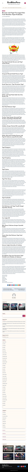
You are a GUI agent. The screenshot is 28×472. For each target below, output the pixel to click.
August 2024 (4, 385)
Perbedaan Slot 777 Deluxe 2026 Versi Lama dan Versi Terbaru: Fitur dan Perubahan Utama (14, 331)
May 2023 (4, 403)
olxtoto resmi (4, 439)
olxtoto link (4, 433)
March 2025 (4, 372)
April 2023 (4, 405)
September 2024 (5, 383)
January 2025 (4, 376)
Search (4, 313)
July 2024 (4, 387)
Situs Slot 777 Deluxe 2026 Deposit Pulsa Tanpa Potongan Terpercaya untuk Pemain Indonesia (14, 326)
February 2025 (4, 374)
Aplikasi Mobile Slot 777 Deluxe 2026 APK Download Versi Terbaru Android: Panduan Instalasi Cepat (14, 329)
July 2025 (4, 365)
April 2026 (4, 349)
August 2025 (4, 363)
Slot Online (4, 419)
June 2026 (4, 345)
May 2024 (4, 390)
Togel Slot (4, 425)
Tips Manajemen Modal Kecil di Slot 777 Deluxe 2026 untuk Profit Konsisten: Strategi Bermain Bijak (14, 323)
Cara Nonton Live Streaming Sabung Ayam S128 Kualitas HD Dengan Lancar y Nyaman (14, 321)
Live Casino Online (5, 416)
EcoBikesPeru (13, 3)
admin (5, 16)
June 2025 (4, 367)
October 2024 (4, 381)
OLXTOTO (16, 470)
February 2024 (5, 396)
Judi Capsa (4, 412)
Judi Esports (4, 414)
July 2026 (4, 343)
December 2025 (5, 356)
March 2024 (4, 394)
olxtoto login (4, 436)
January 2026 (4, 354)
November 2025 (5, 358)
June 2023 (4, 401)
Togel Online (4, 423)
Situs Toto (4, 430)
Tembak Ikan (4, 421)
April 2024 (4, 392)
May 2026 (4, 347)
